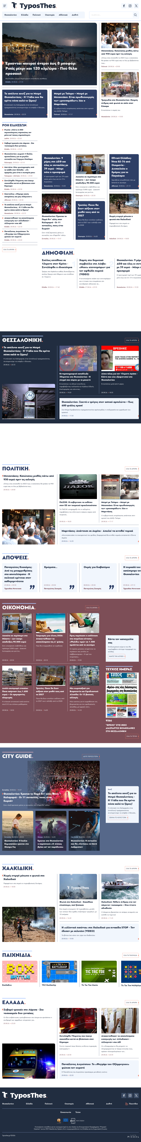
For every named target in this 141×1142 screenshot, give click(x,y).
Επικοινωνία (65, 1112)
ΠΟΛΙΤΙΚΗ (15, 468)
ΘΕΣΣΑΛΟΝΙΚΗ (22, 340)
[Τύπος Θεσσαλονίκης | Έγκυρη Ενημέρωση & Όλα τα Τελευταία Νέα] (34, 5)
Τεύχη (78, 1112)
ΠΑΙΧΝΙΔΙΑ (16, 955)
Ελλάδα (24, 14)
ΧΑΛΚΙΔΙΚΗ (17, 868)
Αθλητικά (63, 14)
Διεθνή (75, 14)
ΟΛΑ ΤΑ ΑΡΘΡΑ (8, 249)
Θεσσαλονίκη (10, 14)
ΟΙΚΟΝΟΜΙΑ (18, 607)
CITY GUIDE (17, 756)
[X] (136, 5)
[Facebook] (123, 5)
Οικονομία (49, 14)
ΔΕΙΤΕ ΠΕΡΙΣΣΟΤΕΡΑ (90, 756)
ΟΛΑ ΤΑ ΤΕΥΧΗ (131, 736)
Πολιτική (37, 14)
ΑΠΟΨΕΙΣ (15, 557)
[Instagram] (130, 5)
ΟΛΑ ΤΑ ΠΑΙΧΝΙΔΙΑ (130, 955)
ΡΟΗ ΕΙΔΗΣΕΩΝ (14, 125)
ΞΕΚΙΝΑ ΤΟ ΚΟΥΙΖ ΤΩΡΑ (117, 817)
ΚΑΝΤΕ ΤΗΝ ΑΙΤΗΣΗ (116, 656)
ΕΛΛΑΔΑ (13, 1002)
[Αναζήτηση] (135, 14)
